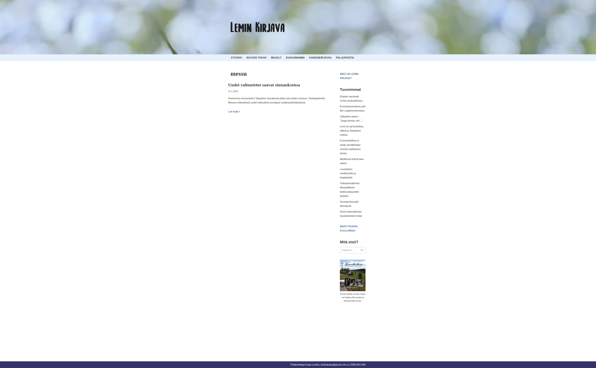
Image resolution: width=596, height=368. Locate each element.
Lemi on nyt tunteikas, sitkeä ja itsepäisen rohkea (352, 130)
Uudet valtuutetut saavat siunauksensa (264, 84)
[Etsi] (362, 250)
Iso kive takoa (256, 57)
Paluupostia (345, 57)
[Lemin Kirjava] (257, 27)
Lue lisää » (234, 111)
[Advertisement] (363, 328)
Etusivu (236, 57)
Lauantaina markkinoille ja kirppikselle (348, 173)
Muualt (276, 57)
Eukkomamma (295, 57)
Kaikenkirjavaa (320, 57)
